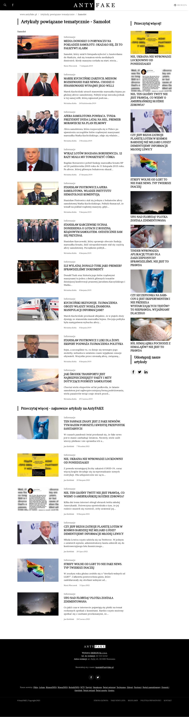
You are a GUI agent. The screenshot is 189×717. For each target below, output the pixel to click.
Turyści (88, 687)
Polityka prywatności (151, 700)
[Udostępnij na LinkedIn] (146, 372)
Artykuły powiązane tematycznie (57, 14)
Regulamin (133, 700)
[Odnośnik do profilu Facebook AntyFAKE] (91, 677)
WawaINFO (63, 687)
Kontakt (168, 700)
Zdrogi (130, 687)
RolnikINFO (74, 687)
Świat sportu (101, 690)
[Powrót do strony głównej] (94, 646)
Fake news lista (118, 700)
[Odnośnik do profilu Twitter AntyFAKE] (98, 677)
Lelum (42, 687)
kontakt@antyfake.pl (105, 667)
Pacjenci (138, 687)
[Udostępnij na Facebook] (133, 372)
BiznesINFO (51, 687)
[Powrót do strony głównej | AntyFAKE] (94, 5)
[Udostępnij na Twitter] (139, 372)
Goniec (111, 690)
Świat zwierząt (109, 687)
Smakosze (97, 687)
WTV (82, 687)
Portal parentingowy (151, 687)
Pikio (35, 687)
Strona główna (101, 700)
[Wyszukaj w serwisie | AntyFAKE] (5, 5)
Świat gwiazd (89, 690)
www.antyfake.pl (28, 14)
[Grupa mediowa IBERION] (180, 5)
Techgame (121, 687)
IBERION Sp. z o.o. (99, 653)
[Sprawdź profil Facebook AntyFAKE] (12, 5)
